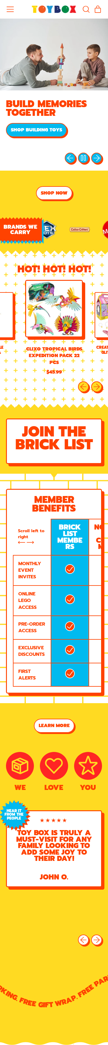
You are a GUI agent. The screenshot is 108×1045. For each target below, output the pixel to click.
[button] (86, 9)
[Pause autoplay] (83, 158)
